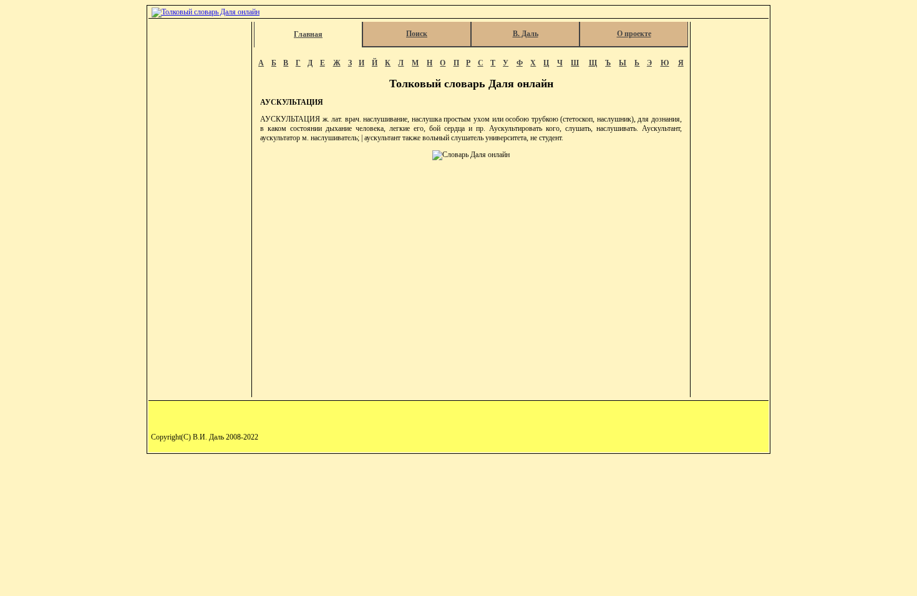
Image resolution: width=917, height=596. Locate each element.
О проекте (634, 33)
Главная (308, 34)
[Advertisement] (201, 209)
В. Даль (525, 33)
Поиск (416, 33)
